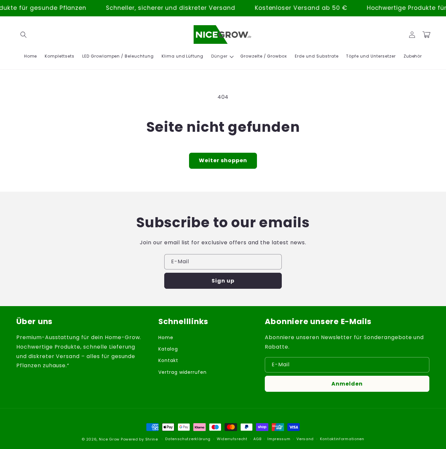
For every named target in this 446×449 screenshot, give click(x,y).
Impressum (278, 438)
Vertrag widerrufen (182, 372)
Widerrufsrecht (232, 438)
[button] (23, 34)
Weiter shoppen (223, 160)
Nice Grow (109, 439)
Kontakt (168, 360)
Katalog (168, 349)
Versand (305, 438)
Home (165, 337)
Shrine (151, 439)
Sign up (223, 281)
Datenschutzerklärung (188, 438)
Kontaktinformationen (342, 438)
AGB (257, 438)
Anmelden (347, 384)
